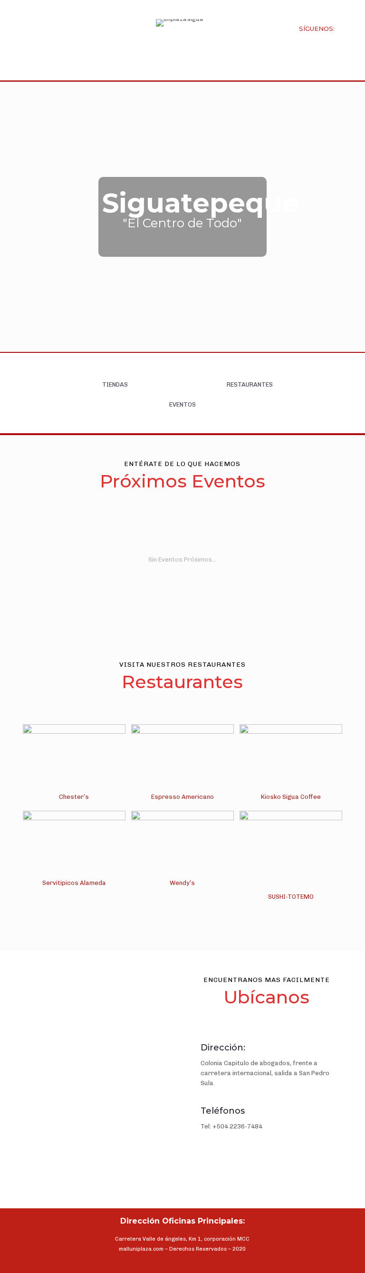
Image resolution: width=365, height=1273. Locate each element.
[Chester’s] (74, 758)
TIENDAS (115, 384)
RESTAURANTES (250, 384)
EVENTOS (182, 404)
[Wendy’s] (182, 845)
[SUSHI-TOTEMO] (291, 852)
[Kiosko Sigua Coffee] (291, 758)
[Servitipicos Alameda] (74, 845)
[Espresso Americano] (182, 758)
